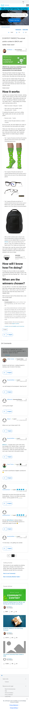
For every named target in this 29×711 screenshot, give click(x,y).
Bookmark (18, 29)
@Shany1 (4, 444)
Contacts (7, 681)
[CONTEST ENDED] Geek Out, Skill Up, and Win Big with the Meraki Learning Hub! (14, 603)
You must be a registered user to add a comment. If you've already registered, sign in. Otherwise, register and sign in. (14, 351)
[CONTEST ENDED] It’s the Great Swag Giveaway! (13, 629)
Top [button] (2, 675)
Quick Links (5, 679)
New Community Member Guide (11, 577)
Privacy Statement (14, 705)
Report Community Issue (10, 689)
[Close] (27, 699)
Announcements (6, 27)
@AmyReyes (10, 520)
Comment (7, 355)
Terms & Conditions (9, 692)
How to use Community (9, 573)
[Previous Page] (8, 555)
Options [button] (25, 49)
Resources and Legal (8, 686)
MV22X (6, 241)
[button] (4, 334)
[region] (14, 704)
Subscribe (25, 29)
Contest (5, 329)
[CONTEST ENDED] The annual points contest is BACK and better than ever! (13, 42)
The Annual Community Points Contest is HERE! (13, 655)
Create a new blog (14, 20)
